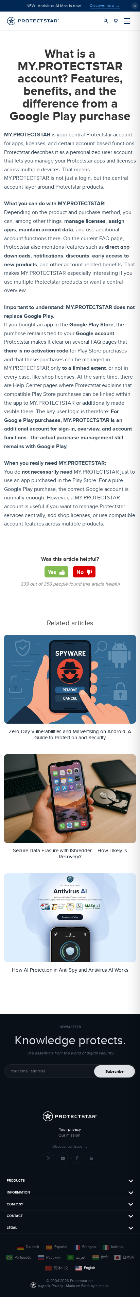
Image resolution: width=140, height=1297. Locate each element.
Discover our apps (70, 1146)
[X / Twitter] (48, 1158)
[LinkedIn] (91, 1158)
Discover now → (105, 5)
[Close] (135, 5)
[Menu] (127, 21)
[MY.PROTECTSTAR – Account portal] (106, 21)
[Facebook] (77, 1158)
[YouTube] (63, 1158)
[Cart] (115, 21)
